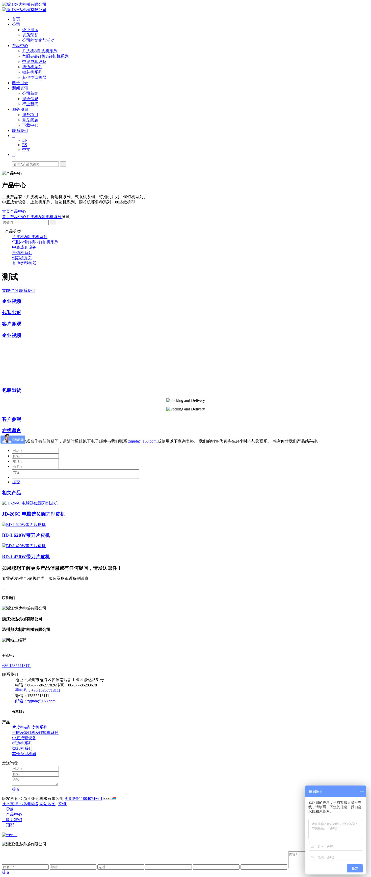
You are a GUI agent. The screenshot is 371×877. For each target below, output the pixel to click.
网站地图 (47, 804)
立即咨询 (10, 290)
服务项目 (20, 109)
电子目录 (20, 83)
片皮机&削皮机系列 (40, 51)
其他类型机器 (34, 77)
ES (24, 145)
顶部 (8, 825)
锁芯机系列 (32, 72)
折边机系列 (32, 67)
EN (25, 140)
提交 (16, 482)
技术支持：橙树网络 (20, 804)
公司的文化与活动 (38, 40)
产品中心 (20, 45)
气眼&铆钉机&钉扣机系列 (45, 56)
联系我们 (20, 130)
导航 (8, 809)
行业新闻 (30, 104)
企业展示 (30, 30)
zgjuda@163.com (142, 441)
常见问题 (30, 120)
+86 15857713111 (16, 665)
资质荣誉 (30, 35)
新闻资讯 (20, 88)
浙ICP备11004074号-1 (83, 798)
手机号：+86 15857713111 (38, 690)
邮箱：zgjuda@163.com (35, 701)
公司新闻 (30, 93)
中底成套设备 (34, 61)
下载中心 (30, 125)
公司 (16, 24)
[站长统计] (109, 798)
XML (62, 804)
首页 (16, 19)
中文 (26, 149)
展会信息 (30, 99)
